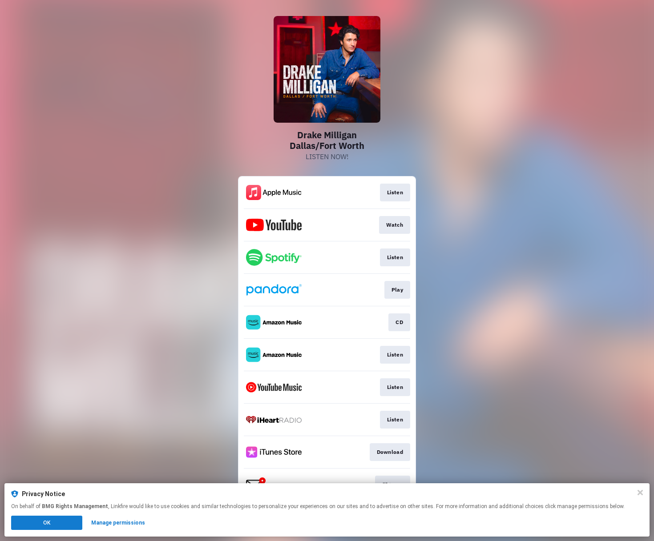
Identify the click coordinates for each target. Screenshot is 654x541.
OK (46, 523)
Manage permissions (118, 523)
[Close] (640, 492)
